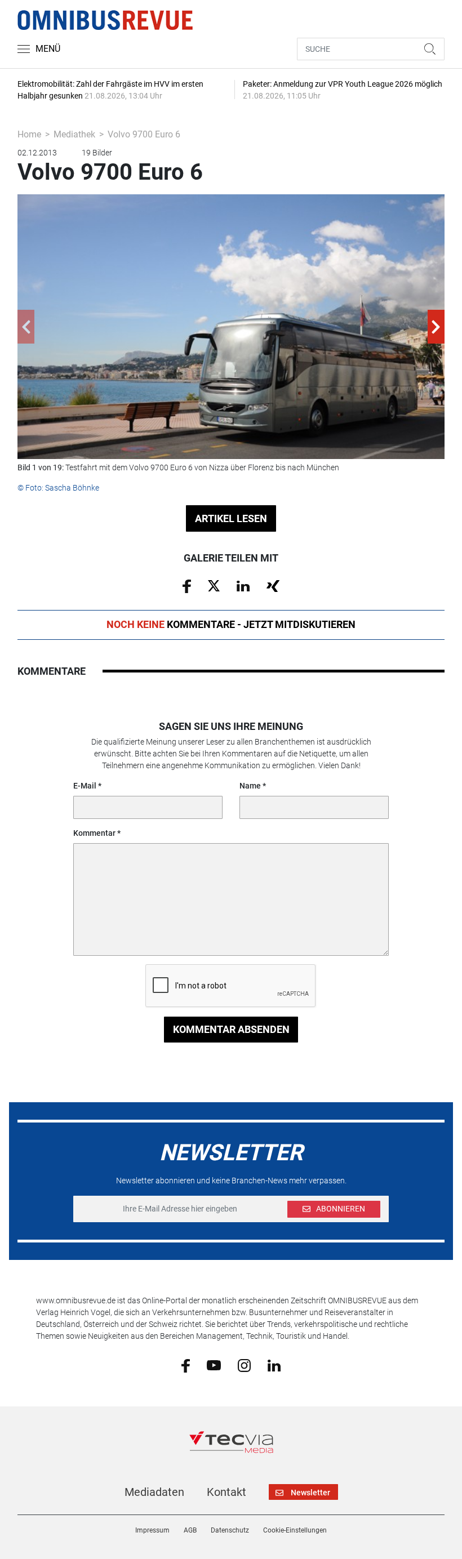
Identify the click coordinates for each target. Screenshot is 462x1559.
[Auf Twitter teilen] (214, 585)
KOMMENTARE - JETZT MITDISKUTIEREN (231, 624)
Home (29, 134)
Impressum (152, 1530)
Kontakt (226, 1492)
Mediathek (74, 134)
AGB (190, 1530)
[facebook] (185, 1365)
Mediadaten (154, 1492)
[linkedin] (274, 1364)
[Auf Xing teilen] (272, 585)
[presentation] (25, 327)
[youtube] (214, 1364)
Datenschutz (230, 1530)
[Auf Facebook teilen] (187, 585)
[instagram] (244, 1364)
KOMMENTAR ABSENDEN (231, 1029)
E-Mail (84, 785)
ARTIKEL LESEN (231, 518)
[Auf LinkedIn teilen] (243, 585)
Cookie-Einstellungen (295, 1530)
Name (250, 785)
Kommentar (94, 833)
